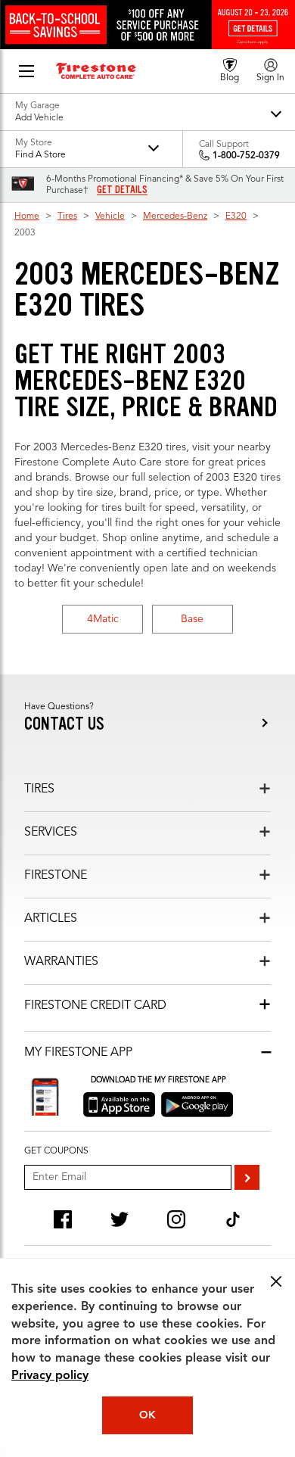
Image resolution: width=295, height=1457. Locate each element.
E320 (236, 216)
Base (192, 619)
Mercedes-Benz (175, 216)
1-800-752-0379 (246, 155)
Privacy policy (49, 1376)
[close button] (276, 1281)
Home (26, 216)
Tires (67, 216)
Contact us (64, 724)
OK (147, 1415)
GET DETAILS (122, 190)
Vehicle (110, 216)
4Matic (103, 619)
